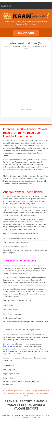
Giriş (9, 6)
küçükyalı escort (13, 393)
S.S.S (5, 391)
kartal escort (24, 393)
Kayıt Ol (4, 6)
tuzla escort (34, 393)
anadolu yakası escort (15, 391)
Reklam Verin (26, 33)
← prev (21, 110)
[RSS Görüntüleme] (48, 6)
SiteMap (27, 391)
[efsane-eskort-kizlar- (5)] (26, 78)
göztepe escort (37, 391)
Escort (9, 46)
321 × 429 (43, 46)
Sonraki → (29, 110)
